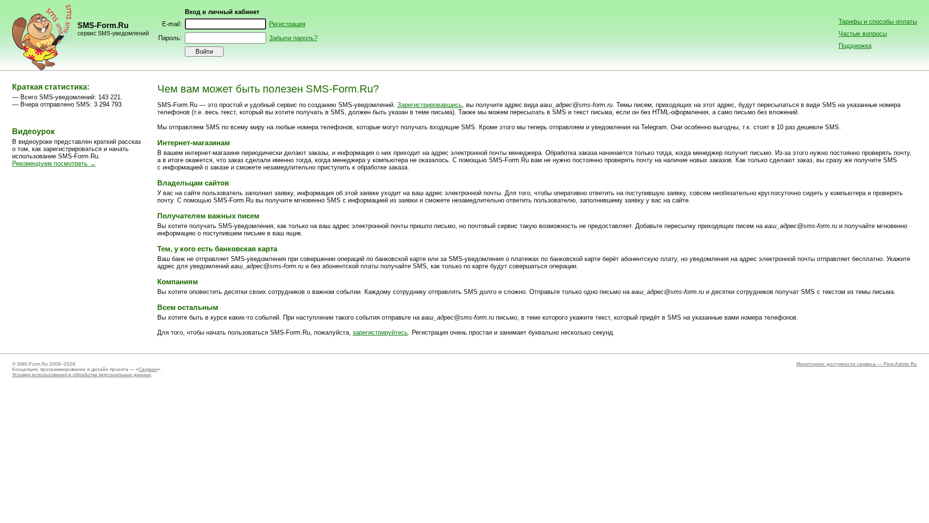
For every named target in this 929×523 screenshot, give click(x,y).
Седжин (148, 369)
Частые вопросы (863, 33)
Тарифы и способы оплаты (878, 21)
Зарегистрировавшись (429, 104)
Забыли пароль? (293, 38)
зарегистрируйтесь (380, 332)
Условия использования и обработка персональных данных (81, 374)
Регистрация (287, 24)
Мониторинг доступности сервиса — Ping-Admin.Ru (856, 364)
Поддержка (855, 45)
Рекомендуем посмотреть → (54, 163)
